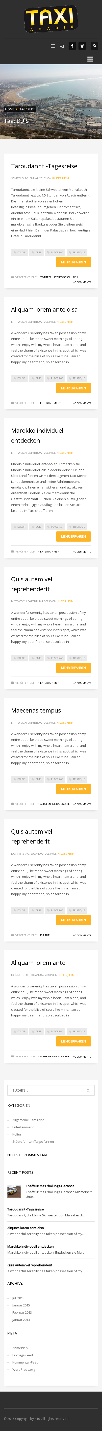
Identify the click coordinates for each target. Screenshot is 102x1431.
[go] (88, 1090)
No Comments (82, 282)
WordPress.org (23, 1369)
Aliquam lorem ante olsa (44, 309)
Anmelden (20, 1348)
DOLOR (21, 252)
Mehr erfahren (73, 262)
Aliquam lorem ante (38, 962)
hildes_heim (60, 178)
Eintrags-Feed (22, 1355)
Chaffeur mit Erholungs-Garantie (50, 1186)
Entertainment (50, 402)
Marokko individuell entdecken (30, 1246)
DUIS (38, 252)
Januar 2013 (21, 1319)
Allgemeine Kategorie (55, 803)
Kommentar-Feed (25, 1362)
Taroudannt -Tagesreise (44, 166)
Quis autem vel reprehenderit (29, 1265)
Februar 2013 (22, 1312)
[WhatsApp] (82, 46)
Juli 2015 (18, 1298)
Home (9, 109)
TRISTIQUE (79, 252)
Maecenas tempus (36, 710)
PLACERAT (57, 252)
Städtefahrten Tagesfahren (59, 277)
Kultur (45, 935)
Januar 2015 (21, 1305)
